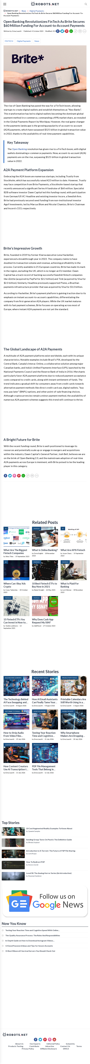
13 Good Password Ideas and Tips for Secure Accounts (29, 946)
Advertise (49, 1046)
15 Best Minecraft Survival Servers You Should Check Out (30, 951)
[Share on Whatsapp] (71, 31)
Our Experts (35, 1044)
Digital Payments (24, 41)
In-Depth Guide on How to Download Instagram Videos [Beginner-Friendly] (29, 940)
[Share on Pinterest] (66, 31)
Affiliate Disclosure (48, 1049)
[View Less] (84, 31)
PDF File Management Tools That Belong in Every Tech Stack (43, 769)
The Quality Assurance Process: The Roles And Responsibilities (32, 935)
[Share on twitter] (62, 31)
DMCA (66, 1049)
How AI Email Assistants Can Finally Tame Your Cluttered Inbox (45, 702)
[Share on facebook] (58, 31)
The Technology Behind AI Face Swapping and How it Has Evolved (16, 702)
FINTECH (9, 41)
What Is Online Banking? (45, 550)
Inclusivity (70, 1044)
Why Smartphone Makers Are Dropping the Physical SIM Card (72, 735)
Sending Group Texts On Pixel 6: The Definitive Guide (49, 839)
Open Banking (19, 149)
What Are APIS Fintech (73, 550)
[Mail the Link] (80, 31)
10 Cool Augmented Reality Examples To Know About (49, 828)
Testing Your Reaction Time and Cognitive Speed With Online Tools (31, 930)
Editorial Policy (53, 1044)
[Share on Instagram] (14, 475)
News (36, 41)
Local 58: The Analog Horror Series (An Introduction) (48, 873)
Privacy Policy (28, 1049)
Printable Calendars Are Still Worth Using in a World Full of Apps (73, 702)
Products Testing (15, 1046)
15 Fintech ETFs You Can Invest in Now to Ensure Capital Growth (16, 622)
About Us (19, 1044)
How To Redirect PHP (35, 862)
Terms (79, 1046)
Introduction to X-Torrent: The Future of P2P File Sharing (50, 851)
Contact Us (65, 1046)
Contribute (34, 1046)
